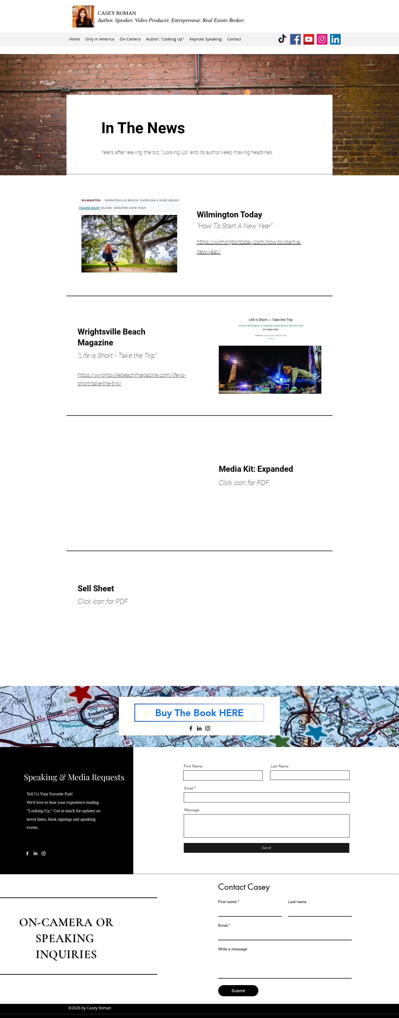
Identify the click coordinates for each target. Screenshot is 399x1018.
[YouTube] (308, 39)
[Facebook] (295, 39)
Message (191, 810)
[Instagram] (322, 39)
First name (228, 902)
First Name (193, 766)
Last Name (280, 766)
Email (188, 788)
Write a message (232, 949)
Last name (297, 902)
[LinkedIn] (335, 39)
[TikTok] (282, 39)
